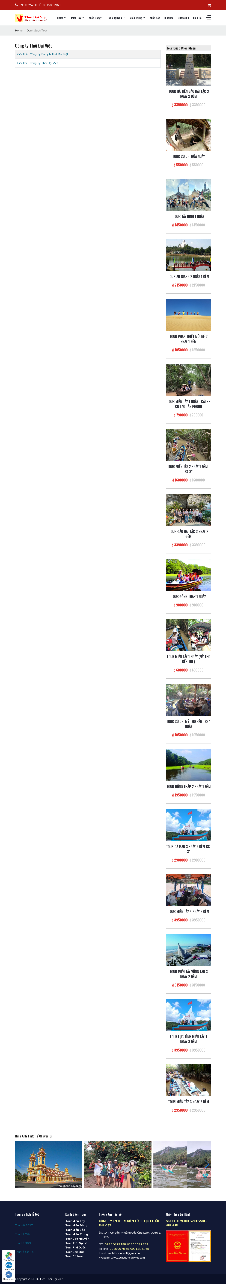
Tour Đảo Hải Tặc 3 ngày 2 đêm (188, 534)
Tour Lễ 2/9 (22, 1234)
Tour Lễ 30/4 (23, 1243)
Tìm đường (8, 1260)
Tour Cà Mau (74, 1256)
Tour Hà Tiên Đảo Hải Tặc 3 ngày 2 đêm (188, 94)
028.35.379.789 (137, 1244)
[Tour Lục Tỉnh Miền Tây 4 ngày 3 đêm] (188, 1014)
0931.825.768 (139, 1248)
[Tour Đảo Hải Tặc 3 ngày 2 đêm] (188, 509)
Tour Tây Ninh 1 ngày (188, 216)
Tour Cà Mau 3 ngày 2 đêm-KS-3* (188, 849)
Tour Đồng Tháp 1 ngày (188, 596)
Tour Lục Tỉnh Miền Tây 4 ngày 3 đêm (188, 1039)
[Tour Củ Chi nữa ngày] (188, 134)
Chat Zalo (9, 1269)
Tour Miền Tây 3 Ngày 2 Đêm (188, 1101)
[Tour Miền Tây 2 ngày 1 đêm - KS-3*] (188, 444)
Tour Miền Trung (76, 1234)
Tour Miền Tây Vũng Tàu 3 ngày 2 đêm (189, 974)
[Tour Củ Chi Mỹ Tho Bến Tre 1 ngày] (188, 699)
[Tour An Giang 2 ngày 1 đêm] (188, 254)
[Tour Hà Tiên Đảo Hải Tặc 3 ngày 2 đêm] (188, 69)
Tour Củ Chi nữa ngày (188, 156)
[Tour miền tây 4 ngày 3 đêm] (188, 889)
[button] (206, 1164)
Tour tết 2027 (24, 1225)
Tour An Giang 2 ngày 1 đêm (188, 276)
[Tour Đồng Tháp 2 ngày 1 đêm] (188, 764)
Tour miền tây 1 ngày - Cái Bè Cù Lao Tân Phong (188, 404)
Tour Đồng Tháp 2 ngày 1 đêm (188, 786)
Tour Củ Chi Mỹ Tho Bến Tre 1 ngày (188, 724)
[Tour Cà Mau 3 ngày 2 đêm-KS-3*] (188, 824)
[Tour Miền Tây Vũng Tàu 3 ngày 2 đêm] (188, 950)
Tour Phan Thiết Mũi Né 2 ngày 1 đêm (188, 339)
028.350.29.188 (115, 1244)
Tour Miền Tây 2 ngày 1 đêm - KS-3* (188, 469)
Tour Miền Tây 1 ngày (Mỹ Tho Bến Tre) (188, 659)
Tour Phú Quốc (75, 1247)
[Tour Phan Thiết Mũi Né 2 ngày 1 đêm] (188, 314)
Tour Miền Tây (75, 1221)
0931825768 (28, 5)
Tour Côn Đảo (75, 1252)
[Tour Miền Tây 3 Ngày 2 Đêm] (188, 1080)
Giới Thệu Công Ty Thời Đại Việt (37, 63)
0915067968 (52, 5)
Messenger (8, 1279)
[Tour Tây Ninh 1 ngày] (188, 194)
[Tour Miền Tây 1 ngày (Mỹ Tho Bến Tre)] (188, 634)
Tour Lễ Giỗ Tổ (24, 1252)
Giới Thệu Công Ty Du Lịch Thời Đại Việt (42, 54)
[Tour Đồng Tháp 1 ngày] (188, 574)
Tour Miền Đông (76, 1225)
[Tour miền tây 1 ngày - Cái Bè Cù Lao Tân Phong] (188, 379)
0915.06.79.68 (119, 1248)
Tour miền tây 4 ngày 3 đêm (188, 911)
